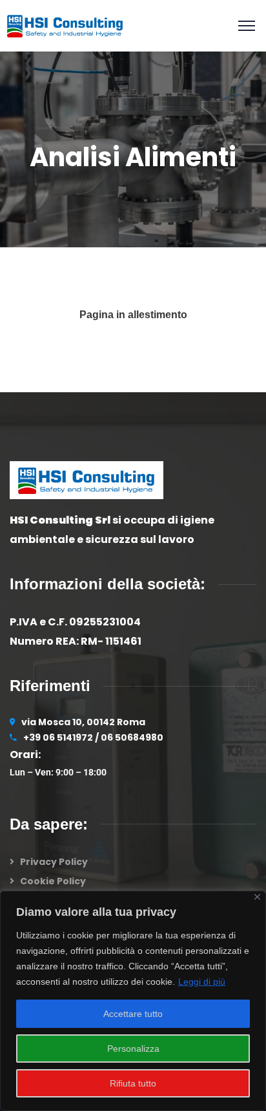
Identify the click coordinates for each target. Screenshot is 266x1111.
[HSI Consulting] (65, 24)
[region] (133, 1001)
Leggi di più (201, 981)
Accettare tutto (133, 1014)
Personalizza (133, 1048)
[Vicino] (257, 897)
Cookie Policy (53, 881)
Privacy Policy (54, 861)
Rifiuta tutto (133, 1083)
